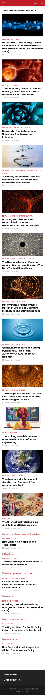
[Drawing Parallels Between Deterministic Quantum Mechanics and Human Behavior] (22, 201)
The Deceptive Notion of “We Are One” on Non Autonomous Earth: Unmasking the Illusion (21, 396)
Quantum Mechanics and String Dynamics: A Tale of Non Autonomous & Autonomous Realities (21, 352)
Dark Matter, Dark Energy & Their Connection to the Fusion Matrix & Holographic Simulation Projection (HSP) (22, 47)
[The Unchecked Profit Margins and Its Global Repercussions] (22, 504)
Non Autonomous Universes (13, 128)
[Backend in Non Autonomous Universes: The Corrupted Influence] (22, 113)
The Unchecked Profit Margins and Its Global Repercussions (20, 523)
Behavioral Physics (10, 170)
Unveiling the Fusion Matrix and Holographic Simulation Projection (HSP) (22, 607)
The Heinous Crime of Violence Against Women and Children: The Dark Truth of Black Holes (22, 265)
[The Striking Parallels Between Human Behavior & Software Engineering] (22, 418)
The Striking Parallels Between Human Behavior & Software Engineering (20, 439)
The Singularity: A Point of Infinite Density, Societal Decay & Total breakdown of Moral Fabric (21, 91)
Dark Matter (7, 39)
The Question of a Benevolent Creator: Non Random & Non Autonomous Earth (19, 482)
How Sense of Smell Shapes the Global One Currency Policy (20, 649)
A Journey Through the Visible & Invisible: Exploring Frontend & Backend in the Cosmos (21, 179)
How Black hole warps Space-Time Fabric (19, 543)
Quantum (29, 216)
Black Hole (6, 85)
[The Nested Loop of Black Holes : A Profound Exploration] (22, 553)
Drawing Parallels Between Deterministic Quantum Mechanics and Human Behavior (21, 222)
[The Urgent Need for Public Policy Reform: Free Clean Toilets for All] (22, 619)
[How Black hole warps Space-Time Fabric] (22, 534)
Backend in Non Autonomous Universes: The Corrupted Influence (19, 134)
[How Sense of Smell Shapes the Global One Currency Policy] (22, 639)
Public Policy (7, 518)
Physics (16, 39)
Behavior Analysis (9, 433)
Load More (22, 659)
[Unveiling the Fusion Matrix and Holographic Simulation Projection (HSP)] (22, 596)
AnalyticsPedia (22, 3)
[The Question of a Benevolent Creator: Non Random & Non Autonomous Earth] (22, 461)
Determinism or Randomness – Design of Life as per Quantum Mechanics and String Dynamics (21, 307)
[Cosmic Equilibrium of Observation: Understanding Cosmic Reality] (22, 573)
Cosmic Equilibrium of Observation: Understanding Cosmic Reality (19, 584)
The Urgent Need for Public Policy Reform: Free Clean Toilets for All (22, 629)
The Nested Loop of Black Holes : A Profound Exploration (22, 563)
